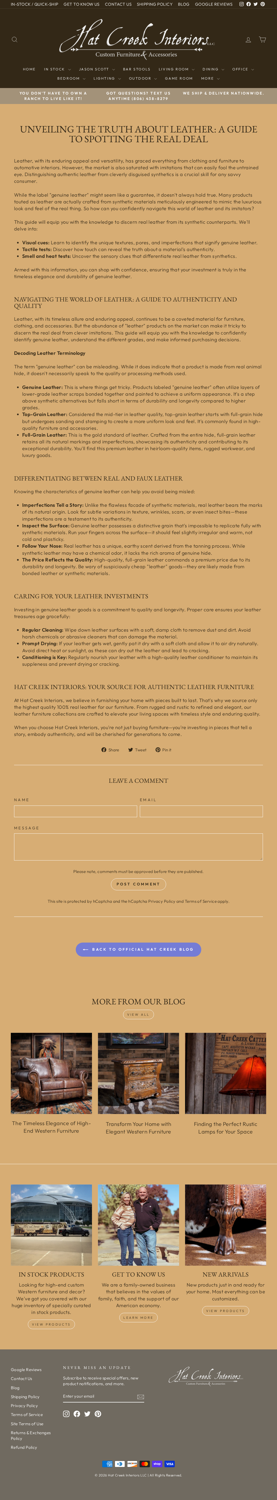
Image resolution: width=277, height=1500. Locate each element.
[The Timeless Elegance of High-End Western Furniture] (51, 1073)
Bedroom (69, 78)
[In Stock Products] (51, 1225)
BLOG (184, 4)
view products (225, 1311)
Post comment (138, 884)
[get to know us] (138, 1225)
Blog (15, 1387)
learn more (138, 1318)
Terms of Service (201, 901)
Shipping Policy (25, 1396)
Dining (211, 69)
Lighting (105, 78)
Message (26, 828)
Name (21, 799)
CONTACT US (118, 4)
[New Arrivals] (225, 1225)
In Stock (55, 69)
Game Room (179, 78)
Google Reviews (26, 1369)
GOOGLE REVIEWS (213, 4)
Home (29, 69)
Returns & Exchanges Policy (31, 1435)
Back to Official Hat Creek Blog (142, 949)
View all (138, 1014)
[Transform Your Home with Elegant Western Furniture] (138, 1073)
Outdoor (141, 78)
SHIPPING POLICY (155, 4)
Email (148, 799)
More (208, 78)
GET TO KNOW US (81, 4)
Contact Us (21, 1378)
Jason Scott (95, 69)
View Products (51, 1324)
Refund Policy (24, 1447)
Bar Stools (137, 69)
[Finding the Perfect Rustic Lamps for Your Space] (225, 1073)
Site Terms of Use (27, 1423)
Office (241, 69)
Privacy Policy (161, 901)
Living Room (174, 69)
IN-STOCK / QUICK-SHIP (34, 4)
